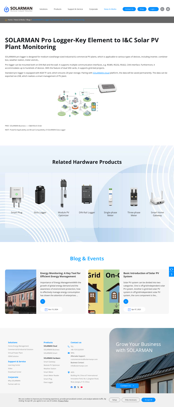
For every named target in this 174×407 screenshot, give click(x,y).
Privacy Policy (63, 401)
